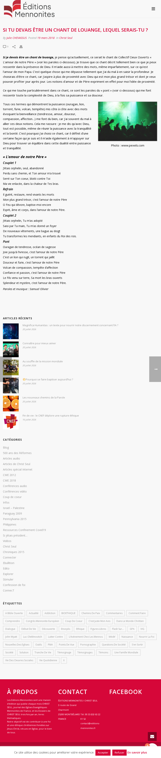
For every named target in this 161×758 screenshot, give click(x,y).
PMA (50, 644)
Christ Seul (65, 38)
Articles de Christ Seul (16, 464)
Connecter (9, 557)
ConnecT (8, 590)
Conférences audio (15, 486)
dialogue (10, 629)
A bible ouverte (14, 613)
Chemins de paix (90, 613)
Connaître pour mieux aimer (39, 343)
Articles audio (11, 458)
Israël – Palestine (14, 508)
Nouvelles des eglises (17, 644)
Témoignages (84, 652)
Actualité (33, 613)
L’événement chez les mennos (86, 636)
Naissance (127, 636)
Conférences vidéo (15, 491)
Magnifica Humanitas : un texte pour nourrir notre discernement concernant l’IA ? (70, 325)
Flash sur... (118, 629)
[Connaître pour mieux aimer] (11, 349)
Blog (6, 447)
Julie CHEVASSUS (16, 38)
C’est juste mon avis (99, 621)
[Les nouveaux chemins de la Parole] (11, 403)
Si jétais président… (15, 535)
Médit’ (112, 636)
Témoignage (64, 652)
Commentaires (114, 613)
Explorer (8, 574)
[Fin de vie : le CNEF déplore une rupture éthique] (11, 421)
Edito (6, 568)
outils (38, 644)
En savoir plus (137, 752)
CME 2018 (9, 480)
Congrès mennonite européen (42, 621)
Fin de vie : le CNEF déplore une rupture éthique (51, 415)
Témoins (103, 652)
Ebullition (8, 563)
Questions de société (114, 644)
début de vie (28, 629)
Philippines (9, 524)
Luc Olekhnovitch (32, 636)
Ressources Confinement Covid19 (24, 530)
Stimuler (8, 579)
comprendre (12, 621)
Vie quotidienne (48, 660)
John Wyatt (11, 636)
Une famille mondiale (126, 652)
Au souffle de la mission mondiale (43, 361)
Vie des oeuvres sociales (19, 660)
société (9, 652)
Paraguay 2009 (12, 513)
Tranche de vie (43, 652)
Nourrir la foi (146, 636)
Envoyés (65, 629)
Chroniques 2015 (13, 552)
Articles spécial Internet (17, 469)
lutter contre (55, 636)
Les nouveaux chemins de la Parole (44, 397)
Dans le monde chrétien (130, 621)
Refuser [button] (119, 752)
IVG (142, 629)
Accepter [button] (103, 752)
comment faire (137, 613)
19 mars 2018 (46, 38)
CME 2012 (9, 475)
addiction (50, 613)
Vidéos (7, 541)
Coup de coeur (12, 497)
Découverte (48, 629)
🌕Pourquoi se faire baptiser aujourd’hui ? (48, 379)
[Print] (23, 46)
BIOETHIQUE (68, 613)
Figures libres (98, 629)
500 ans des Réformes (17, 453)
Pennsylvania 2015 (15, 519)
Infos (6, 502)
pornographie (88, 644)
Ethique (80, 629)
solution (23, 652)
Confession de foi (14, 585)
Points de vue (66, 644)
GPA (132, 629)
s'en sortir (137, 644)
